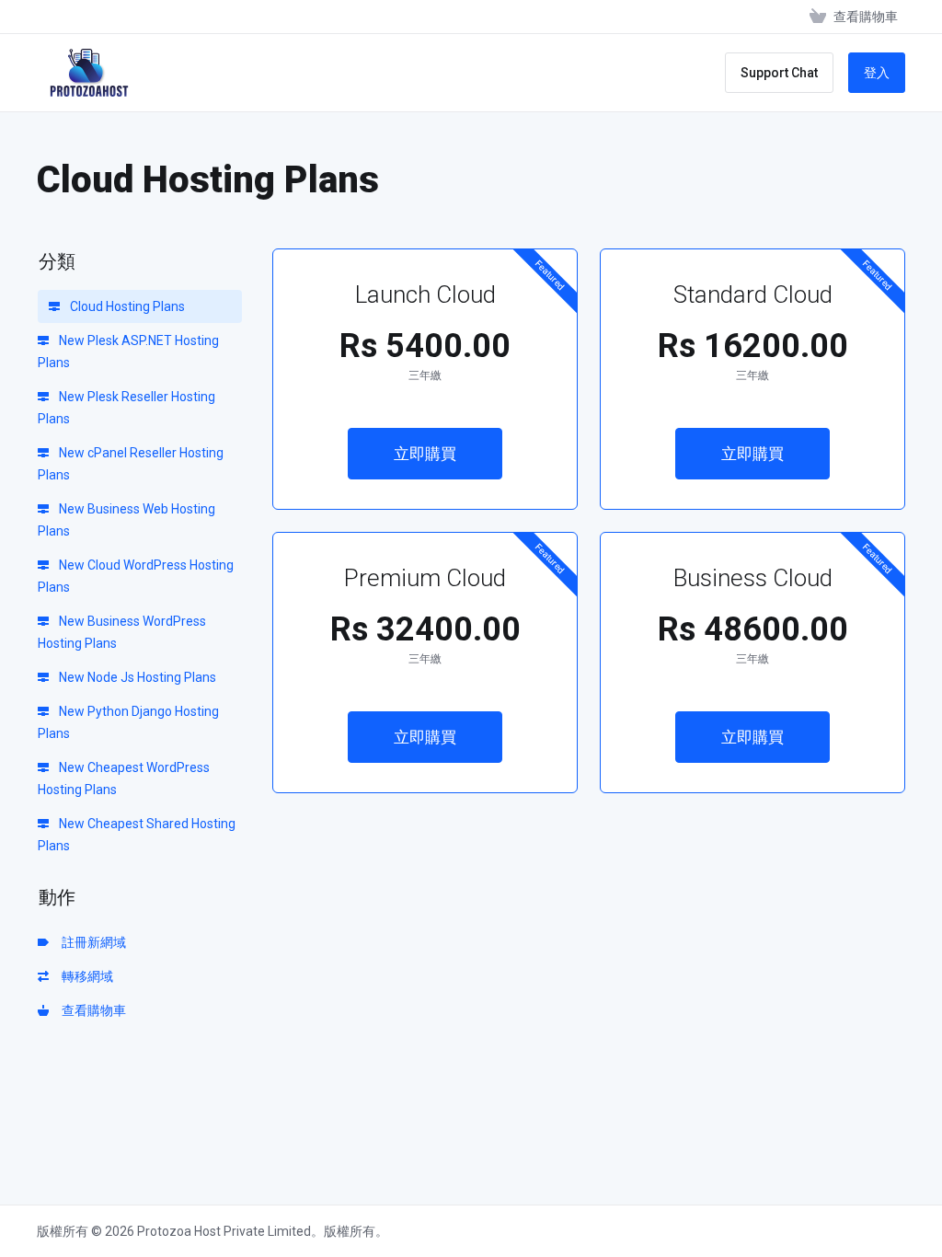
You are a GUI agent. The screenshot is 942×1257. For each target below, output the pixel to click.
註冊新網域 (91, 942)
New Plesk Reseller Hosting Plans (126, 407)
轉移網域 (84, 976)
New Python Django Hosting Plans (128, 722)
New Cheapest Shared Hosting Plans (137, 834)
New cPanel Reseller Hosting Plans (131, 463)
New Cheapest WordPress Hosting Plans (124, 778)
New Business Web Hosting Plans (126, 520)
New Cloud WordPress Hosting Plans (136, 576)
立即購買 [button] (425, 453)
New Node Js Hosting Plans (136, 677)
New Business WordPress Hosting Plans (122, 632)
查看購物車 (91, 1010)
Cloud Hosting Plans (126, 306)
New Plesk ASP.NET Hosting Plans (128, 351)
